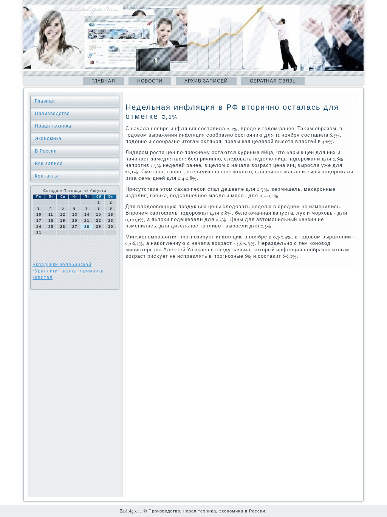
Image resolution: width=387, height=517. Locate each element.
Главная (103, 81)
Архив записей (206, 81)
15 (98, 214)
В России (46, 151)
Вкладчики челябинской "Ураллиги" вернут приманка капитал (68, 271)
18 (51, 220)
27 (74, 226)
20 (74, 220)
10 (39, 214)
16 (110, 214)
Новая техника (53, 126)
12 (62, 214)
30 (110, 226)
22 (98, 220)
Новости (150, 81)
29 (98, 226)
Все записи (49, 163)
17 (39, 220)
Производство (52, 114)
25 (51, 226)
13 (74, 214)
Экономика (48, 138)
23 (110, 220)
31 (39, 232)
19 (62, 220)
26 (62, 226)
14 (87, 214)
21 (87, 220)
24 (39, 226)
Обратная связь (273, 81)
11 (50, 214)
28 (87, 226)
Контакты (46, 176)
